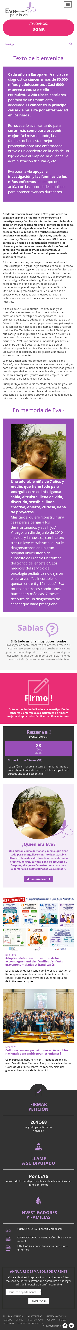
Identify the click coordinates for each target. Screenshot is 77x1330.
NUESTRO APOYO (35, 1319)
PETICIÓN (51, 1319)
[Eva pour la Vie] (20, 9)
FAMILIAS (7, 1319)
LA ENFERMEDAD (34, 1316)
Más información (37, 879)
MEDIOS (19, 1319)
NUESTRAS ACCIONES (56, 1316)
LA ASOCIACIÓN (15, 1316)
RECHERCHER (39, 1300)
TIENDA (62, 1319)
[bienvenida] (4, 1316)
